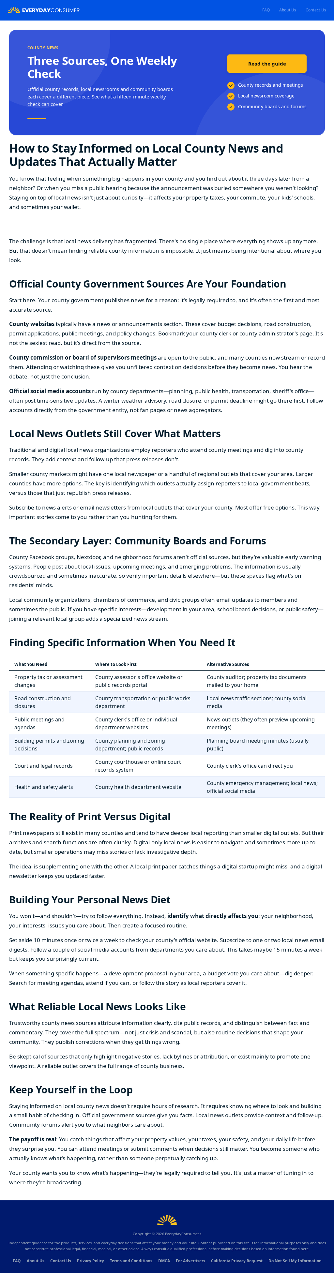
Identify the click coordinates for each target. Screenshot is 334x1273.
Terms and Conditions (131, 1261)
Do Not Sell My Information (295, 1261)
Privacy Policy (90, 1261)
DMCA (164, 1261)
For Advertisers (190, 1261)
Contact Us (316, 10)
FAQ (266, 10)
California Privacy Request (237, 1261)
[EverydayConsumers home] (44, 10)
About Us (287, 10)
